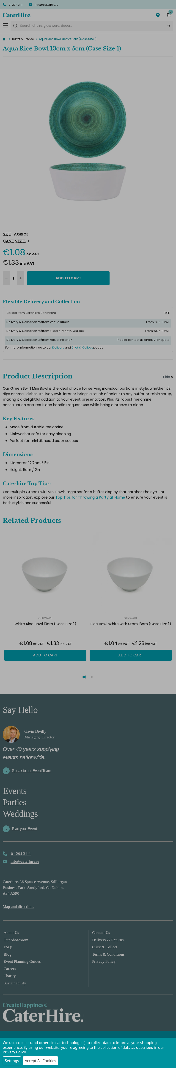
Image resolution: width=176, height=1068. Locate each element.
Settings (12, 1060)
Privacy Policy (14, 1052)
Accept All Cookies (40, 1060)
